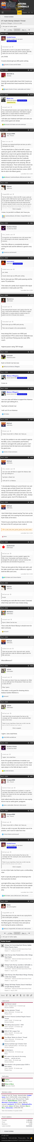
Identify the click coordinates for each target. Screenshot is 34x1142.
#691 (31, 583)
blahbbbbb (29, 1126)
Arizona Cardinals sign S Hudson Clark (16, 1043)
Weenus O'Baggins (7, 23)
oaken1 (24, 1100)
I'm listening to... (9, 1050)
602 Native (16, 1106)
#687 (31, 419)
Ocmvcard (4, 1100)
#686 (31, 388)
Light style (5, 1135)
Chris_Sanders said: (7, 234)
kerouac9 (4, 1104)
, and (15, 124)
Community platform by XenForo (16, 1140)
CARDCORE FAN (18, 1107)
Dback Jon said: (6, 141)
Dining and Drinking (10, 1041)
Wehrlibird (22, 1106)
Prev (10, 30)
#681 (31, 223)
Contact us (4, 1138)
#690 (31, 542)
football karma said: (7, 269)
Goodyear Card (6, 1095)
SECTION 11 (18, 1104)
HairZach (8, 1099)
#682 (31, 258)
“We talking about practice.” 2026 (14, 1024)
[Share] (28, 33)
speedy (20, 1102)
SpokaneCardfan (22, 1095)
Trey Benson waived (10, 1004)
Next (23, 30)
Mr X (28, 1097)
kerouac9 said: (6, 107)
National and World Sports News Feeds (21, 949)
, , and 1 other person (15, 805)
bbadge (24, 1097)
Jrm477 (4, 1099)
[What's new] (29, 12)
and (13, 64)
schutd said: (5, 754)
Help (28, 1138)
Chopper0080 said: (7, 194)
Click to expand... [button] (17, 209)
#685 (31, 372)
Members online (7, 1092)
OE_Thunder (13, 1095)
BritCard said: (5, 553)
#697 (31, 776)
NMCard (25, 1102)
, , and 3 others (17, 89)
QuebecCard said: (7, 648)
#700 (31, 901)
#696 (31, 743)
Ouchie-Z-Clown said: (8, 788)
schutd (19, 1097)
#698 (31, 810)
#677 (31, 70)
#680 (31, 183)
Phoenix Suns (8, 1014)
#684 (31, 352)
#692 (31, 608)
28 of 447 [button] (17, 30)
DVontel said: (5, 431)
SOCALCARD (13, 1097)
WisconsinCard (20, 1099)
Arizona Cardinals (9, 1007)
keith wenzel (5, 1106)
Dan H (7, 1097)
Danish (20, 1100)
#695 (31, 702)
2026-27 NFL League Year (12, 1031)
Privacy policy (22, 1138)
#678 (31, 95)
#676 (31, 33)
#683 (31, 295)
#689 (31, 502)
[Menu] (3, 12)
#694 (31, 665)
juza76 (13, 1099)
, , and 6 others (18, 177)
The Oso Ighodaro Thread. (12, 1010)
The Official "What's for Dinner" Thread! (16, 1037)
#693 (31, 637)
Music (6, 1053)
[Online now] (5, 40)
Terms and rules (12, 1138)
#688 (31, 457)
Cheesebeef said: (6, 47)
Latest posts (5, 1001)
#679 (31, 130)
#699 (31, 840)
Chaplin (27, 1099)
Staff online (5, 1076)
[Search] (31, 12)
